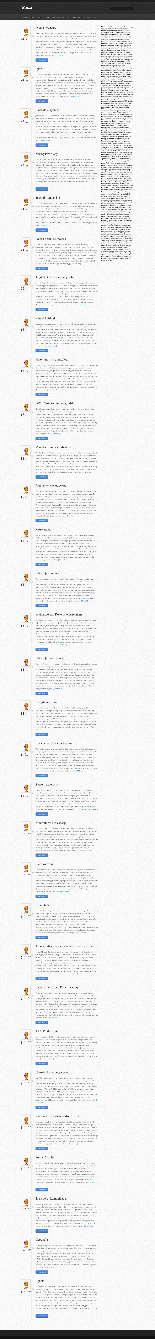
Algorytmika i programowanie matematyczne (64, 946)
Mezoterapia (43, 529)
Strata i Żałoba (45, 1157)
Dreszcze (60, 17)
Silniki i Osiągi (45, 318)
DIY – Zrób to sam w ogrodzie (55, 403)
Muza (27, 7)
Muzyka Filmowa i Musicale (54, 447)
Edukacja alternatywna (50, 658)
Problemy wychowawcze (51, 485)
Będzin (40, 1280)
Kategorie (76, 17)
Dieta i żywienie (46, 27)
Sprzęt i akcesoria (47, 784)
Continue (42, 60)
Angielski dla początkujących (54, 277)
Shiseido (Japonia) (47, 110)
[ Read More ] (60, 55)
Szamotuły (42, 905)
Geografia (42, 1239)
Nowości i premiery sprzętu (53, 1072)
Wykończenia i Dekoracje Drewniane (59, 614)
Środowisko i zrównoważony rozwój (58, 1116)
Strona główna (28, 17)
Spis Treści (87, 17)
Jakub (68, 17)
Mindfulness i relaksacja (51, 822)
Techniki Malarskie (48, 197)
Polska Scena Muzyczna (51, 238)
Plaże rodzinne (45, 864)
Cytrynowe (50, 17)
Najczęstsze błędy (47, 153)
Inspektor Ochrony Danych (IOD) (57, 987)
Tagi (94, 17)
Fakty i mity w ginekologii (52, 359)
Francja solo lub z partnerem (54, 743)
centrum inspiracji (120, 171)
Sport (39, 68)
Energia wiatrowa (47, 702)
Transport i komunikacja (51, 1198)
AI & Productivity (47, 1031)
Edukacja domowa (47, 573)
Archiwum (40, 17)
